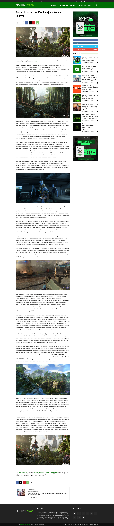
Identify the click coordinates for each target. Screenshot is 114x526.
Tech (74, 5)
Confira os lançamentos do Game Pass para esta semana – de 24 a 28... (90, 58)
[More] (31, 482)
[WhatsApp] (95, 1)
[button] (96, 5)
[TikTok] (87, 1)
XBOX (54, 5)
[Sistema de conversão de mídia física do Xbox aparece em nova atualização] (77, 127)
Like (96, 39)
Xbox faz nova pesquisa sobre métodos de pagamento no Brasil (89, 68)
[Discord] (77, 1)
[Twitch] (34, 497)
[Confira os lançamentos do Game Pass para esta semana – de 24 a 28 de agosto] (77, 60)
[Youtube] (97, 1)
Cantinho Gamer (54, 1)
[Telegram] (84, 1)
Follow (95, 43)
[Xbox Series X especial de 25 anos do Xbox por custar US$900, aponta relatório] (77, 118)
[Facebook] (79, 1)
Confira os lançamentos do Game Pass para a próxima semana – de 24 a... (90, 96)
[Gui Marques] (22, 493)
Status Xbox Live (64, 1)
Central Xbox (36, 1)
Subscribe (95, 49)
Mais (89, 5)
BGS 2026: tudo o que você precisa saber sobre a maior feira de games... (90, 87)
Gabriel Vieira (85, 62)
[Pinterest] (33, 22)
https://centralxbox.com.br (33, 491)
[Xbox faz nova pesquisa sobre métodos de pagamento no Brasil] (77, 69)
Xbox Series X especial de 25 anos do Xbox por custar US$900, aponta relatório (90, 116)
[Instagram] (82, 1)
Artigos (83, 5)
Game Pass (65, 5)
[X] (89, 1)
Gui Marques (21, 18)
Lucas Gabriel (85, 91)
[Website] (92, 1)
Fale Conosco (45, 1)
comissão (35, 61)
